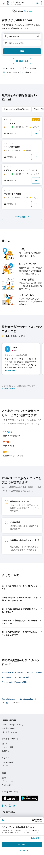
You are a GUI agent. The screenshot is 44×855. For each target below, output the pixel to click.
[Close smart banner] (3, 3)
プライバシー (7, 781)
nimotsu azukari (26, 699)
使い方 (5, 743)
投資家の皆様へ (8, 728)
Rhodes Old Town (34, 672)
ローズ (5, 703)
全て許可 (21, 844)
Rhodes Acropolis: (9, 677)
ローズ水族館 (24, 677)
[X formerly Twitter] (6, 806)
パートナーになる (9, 732)
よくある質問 (7, 747)
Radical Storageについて (12, 724)
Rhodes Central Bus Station (13, 672)
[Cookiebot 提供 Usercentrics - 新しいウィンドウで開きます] (32, 820)
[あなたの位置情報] (38, 36)
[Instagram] (10, 806)
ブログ (5, 766)
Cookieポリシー (8, 785)
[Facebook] (2, 806)
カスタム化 (20, 850)
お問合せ (5, 751)
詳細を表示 (35, 838)
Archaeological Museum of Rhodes (16, 682)
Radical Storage (8, 699)
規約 (4, 777)
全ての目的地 (7, 762)
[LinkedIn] (14, 806)
